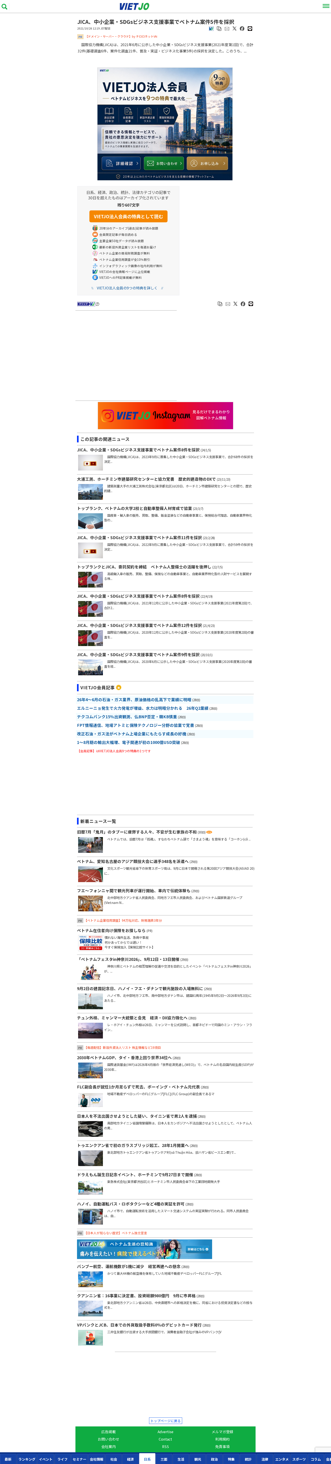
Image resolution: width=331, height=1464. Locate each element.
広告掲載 (108, 1431)
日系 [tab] (147, 1459)
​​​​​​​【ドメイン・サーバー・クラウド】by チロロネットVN (121, 36)
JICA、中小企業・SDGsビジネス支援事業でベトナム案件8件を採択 (138, 450)
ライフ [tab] (62, 1459)
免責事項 (222, 1446)
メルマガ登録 (222, 1431)
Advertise (165, 1431)
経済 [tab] (130, 1459)
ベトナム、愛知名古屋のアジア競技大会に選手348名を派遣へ (133, 861)
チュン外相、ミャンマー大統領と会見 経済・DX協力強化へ (132, 1017)
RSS (165, 1446)
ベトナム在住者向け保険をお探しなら (111, 930)
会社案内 (108, 1446)
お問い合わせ (108, 1439)
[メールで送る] (227, 28)
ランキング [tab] (26, 1459)
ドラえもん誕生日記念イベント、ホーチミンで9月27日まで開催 (135, 1174)
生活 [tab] (180, 1459)
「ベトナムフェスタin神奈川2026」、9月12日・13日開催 (128, 959)
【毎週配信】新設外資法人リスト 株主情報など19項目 (122, 1047)
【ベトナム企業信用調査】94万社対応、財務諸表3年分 (123, 920)
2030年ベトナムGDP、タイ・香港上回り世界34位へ (124, 1057)
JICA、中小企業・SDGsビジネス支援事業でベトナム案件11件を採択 (139, 537)
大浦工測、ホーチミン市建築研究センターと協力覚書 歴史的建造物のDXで (146, 479)
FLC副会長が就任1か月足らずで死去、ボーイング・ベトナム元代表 (138, 1087)
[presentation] (8, 1459)
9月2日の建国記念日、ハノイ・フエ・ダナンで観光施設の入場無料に (140, 988)
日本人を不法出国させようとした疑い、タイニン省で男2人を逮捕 (137, 1116)
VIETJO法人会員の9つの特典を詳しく (127, 288)
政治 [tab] (214, 1459)
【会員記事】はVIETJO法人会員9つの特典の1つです (114, 751)
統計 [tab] (248, 1459)
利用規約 (222, 1439)
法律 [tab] (264, 1459)
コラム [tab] (316, 1459)
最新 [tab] (8, 1459)
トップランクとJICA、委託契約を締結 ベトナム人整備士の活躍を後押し (144, 567)
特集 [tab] (231, 1459)
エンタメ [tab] (282, 1459)
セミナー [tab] (79, 1459)
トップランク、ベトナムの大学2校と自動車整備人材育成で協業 (134, 508)
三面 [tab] (164, 1459)
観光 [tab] (197, 1459)
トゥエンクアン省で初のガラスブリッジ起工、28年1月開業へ (133, 1145)
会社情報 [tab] (96, 1459)
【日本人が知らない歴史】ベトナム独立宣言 (115, 1233)
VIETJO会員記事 (97, 687)
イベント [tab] (45, 1459)
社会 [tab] (113, 1459)
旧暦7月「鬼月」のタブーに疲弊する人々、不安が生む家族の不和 (137, 832)
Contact (165, 1439)
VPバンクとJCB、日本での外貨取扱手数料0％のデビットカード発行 (139, 1325)
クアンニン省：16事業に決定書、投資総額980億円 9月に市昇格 (136, 1295)
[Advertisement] (127, 356)
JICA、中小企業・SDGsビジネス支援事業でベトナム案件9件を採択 (138, 654)
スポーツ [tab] (299, 1459)
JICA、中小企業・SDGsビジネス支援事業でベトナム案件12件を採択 (139, 625)
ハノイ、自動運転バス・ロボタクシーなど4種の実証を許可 (131, 1204)
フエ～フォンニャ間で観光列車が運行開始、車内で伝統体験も (133, 890)
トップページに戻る (165, 1420)
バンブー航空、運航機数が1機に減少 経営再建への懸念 (129, 1266)
